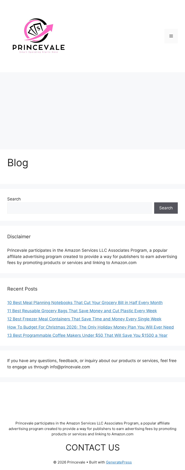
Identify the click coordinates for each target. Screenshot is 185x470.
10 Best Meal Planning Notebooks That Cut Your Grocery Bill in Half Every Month (85, 302)
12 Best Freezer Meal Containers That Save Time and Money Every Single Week (84, 319)
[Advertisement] (92, 108)
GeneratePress (119, 462)
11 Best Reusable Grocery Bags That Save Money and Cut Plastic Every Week (82, 310)
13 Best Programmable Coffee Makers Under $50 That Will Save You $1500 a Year (87, 335)
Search (14, 199)
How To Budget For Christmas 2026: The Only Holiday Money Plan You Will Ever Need (90, 327)
